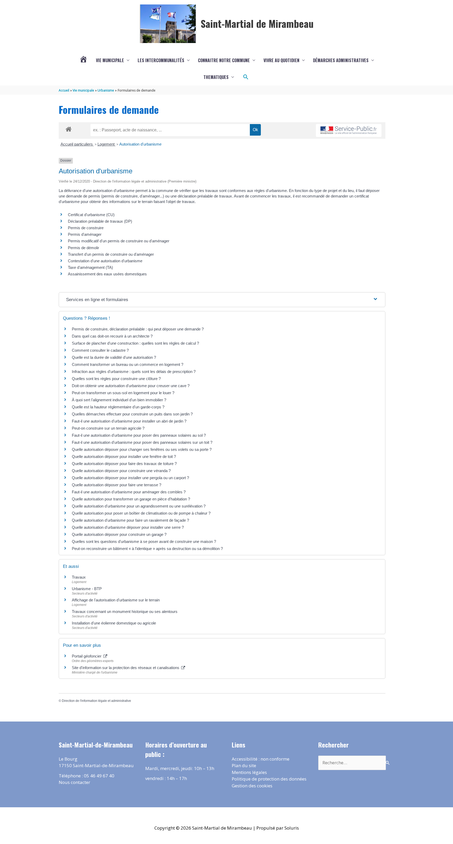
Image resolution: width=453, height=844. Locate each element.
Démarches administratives (341, 60)
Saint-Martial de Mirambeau (257, 23)
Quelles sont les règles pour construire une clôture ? (116, 378)
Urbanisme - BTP (87, 588)
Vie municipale (110, 60)
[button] (245, 77)
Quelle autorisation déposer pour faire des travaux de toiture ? (124, 463)
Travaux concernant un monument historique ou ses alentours (124, 611)
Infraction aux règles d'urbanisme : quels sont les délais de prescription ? (134, 371)
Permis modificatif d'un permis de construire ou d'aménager (118, 241)
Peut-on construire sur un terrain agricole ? (108, 428)
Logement (107, 144)
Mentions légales (249, 772)
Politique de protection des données (269, 779)
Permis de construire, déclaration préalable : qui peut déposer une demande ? (138, 329)
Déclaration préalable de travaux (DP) (100, 221)
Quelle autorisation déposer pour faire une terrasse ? (116, 485)
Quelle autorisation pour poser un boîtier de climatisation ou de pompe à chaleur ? (141, 513)
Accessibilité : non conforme (260, 759)
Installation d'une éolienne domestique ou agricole (114, 623)
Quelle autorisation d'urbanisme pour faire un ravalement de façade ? (130, 520)
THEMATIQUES (216, 77)
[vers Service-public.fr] (348, 130)
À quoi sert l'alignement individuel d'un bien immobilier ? (119, 400)
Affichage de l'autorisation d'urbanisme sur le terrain (116, 600)
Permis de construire (86, 228)
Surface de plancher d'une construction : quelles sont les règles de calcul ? (135, 343)
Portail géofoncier (87, 656)
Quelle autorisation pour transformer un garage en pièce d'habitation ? (131, 499)
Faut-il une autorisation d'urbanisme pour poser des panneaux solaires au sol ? (139, 435)
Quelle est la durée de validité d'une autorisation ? (114, 357)
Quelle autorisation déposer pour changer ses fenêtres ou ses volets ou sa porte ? (142, 449)
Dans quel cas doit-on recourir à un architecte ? (112, 336)
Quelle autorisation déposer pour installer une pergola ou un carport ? (130, 478)
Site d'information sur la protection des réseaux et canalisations (126, 667)
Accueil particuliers (77, 144)
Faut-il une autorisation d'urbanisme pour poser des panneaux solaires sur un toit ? (142, 442)
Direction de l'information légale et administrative (96, 701)
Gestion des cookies (252, 786)
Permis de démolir (83, 247)
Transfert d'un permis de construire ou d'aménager (111, 254)
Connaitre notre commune (224, 60)
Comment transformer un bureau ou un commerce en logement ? (127, 364)
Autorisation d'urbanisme (140, 144)
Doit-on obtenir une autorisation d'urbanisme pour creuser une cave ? (131, 385)
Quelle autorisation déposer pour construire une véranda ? (121, 470)
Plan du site (244, 765)
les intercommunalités (161, 60)
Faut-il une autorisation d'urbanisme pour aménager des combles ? (129, 492)
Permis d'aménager (84, 234)
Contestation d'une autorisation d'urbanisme (105, 261)
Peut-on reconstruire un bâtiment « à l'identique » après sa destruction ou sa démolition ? (147, 548)
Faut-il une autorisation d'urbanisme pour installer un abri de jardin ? (129, 421)
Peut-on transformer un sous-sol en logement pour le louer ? (123, 393)
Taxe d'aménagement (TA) (90, 267)
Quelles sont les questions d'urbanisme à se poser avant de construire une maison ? (144, 541)
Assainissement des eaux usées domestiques (107, 274)
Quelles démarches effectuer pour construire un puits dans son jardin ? (132, 414)
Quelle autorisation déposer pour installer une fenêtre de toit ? (124, 456)
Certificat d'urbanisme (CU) (91, 214)
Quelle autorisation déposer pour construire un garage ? (119, 534)
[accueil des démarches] (68, 128)
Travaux (79, 577)
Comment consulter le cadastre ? (100, 350)
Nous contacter (74, 782)
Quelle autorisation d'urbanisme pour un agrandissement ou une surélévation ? (139, 506)
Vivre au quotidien (281, 60)
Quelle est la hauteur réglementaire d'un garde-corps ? (118, 407)
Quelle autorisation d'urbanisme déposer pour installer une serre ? (128, 527)
